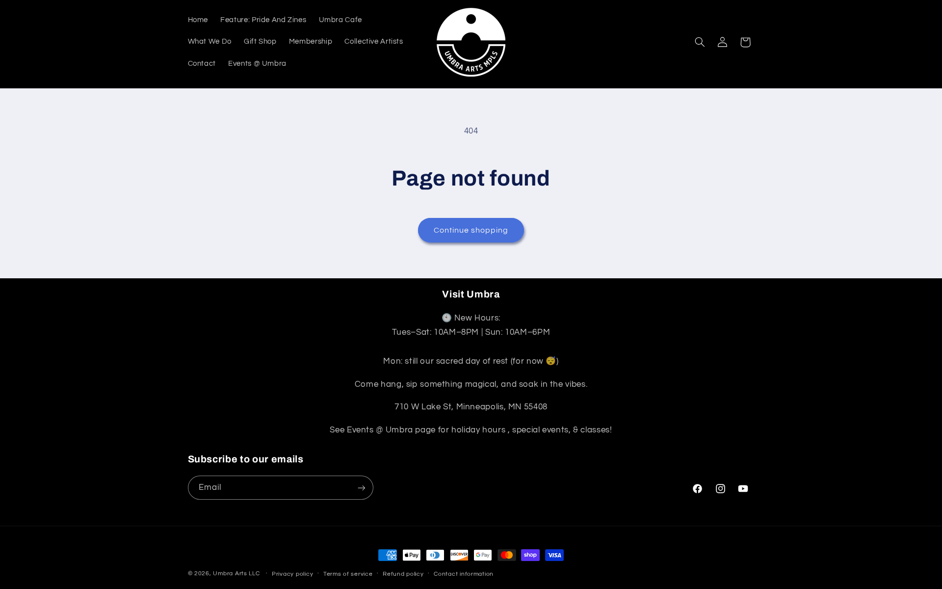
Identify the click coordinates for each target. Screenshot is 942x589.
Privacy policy (292, 574)
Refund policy (403, 574)
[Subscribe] (361, 488)
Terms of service (348, 574)
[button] (699, 42)
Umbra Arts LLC (236, 573)
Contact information (464, 574)
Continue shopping (471, 230)
